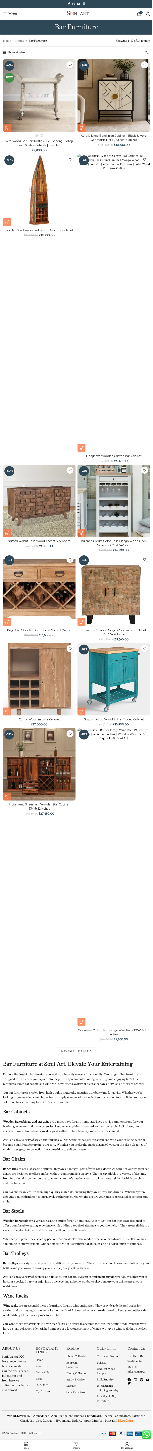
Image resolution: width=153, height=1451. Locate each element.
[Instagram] (135, 1379)
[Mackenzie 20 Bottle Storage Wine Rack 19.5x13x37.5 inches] (113, 877)
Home (7, 41)
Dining (19, 41)
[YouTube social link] (78, 4)
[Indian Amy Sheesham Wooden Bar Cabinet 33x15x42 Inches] (39, 764)
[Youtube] (147, 1379)
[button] (81, 128)
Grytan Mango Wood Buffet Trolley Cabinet (114, 719)
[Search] (148, 14)
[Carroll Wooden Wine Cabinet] (39, 679)
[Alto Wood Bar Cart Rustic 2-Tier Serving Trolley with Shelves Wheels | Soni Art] (39, 95)
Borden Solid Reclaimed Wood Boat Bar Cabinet (39, 230)
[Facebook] (129, 1379)
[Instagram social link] (73, 4)
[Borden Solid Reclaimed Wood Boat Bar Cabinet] (39, 190)
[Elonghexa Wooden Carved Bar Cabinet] (113, 303)
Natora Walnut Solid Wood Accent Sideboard (39, 541)
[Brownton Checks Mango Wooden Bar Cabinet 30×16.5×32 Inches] (113, 590)
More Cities (125, 1420)
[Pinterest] (141, 1379)
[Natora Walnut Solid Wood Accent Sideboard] (39, 501)
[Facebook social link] (68, 4)
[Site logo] (76, 14)
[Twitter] (129, 1383)
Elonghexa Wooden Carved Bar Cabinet (113, 456)
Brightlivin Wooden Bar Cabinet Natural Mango (39, 630)
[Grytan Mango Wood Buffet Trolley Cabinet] (113, 679)
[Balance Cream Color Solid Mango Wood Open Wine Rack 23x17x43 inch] (113, 501)
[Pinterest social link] (84, 4)
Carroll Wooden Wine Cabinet (39, 719)
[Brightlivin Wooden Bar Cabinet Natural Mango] (39, 590)
